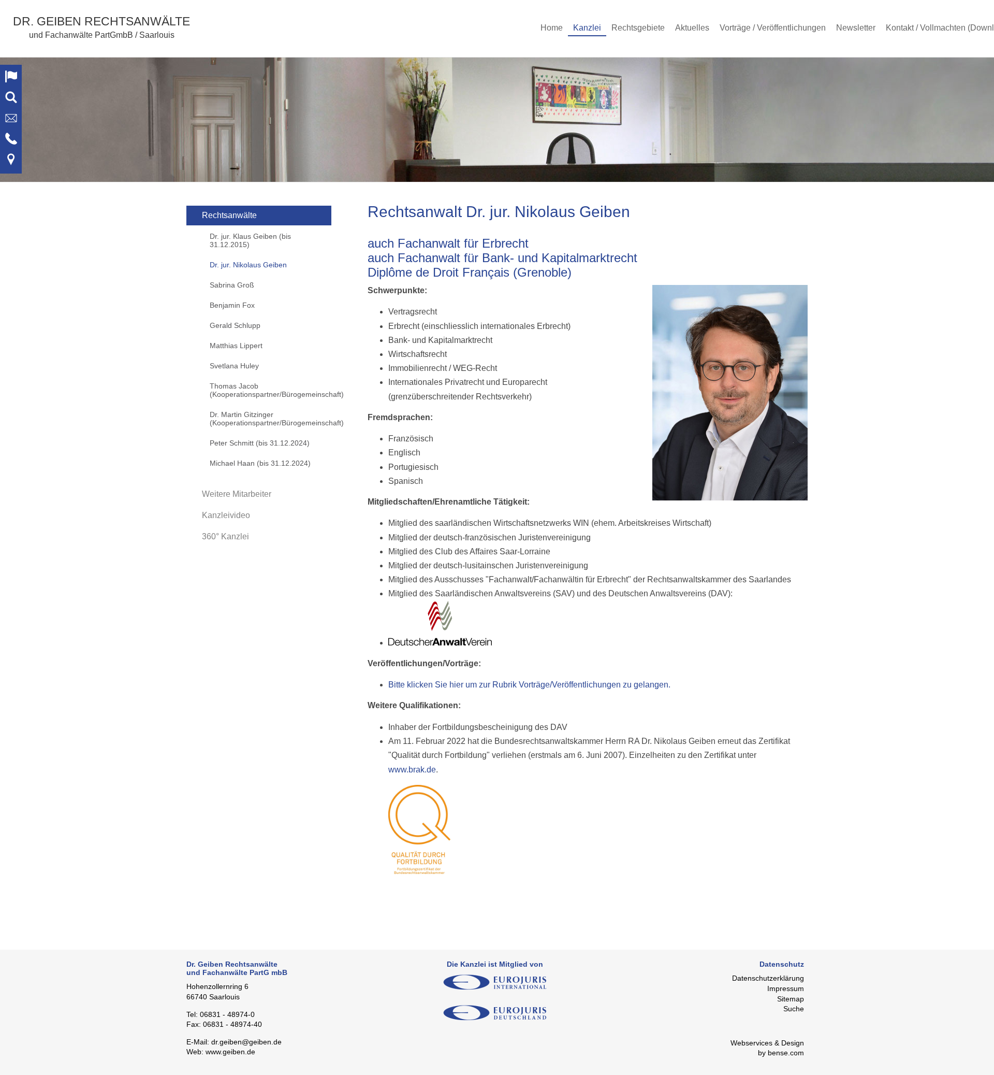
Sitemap (790, 999)
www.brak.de (412, 769)
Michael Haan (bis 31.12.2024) (260, 463)
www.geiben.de (230, 1052)
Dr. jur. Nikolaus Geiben (248, 265)
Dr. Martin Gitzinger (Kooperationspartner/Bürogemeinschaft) (270, 418)
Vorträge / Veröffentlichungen (773, 27)
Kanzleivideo (226, 515)
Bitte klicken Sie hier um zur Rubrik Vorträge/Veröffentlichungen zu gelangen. (529, 684)
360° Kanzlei (225, 536)
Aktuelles (692, 27)
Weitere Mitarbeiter (236, 494)
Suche (793, 1009)
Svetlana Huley (234, 366)
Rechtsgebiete (638, 27)
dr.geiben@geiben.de (246, 1042)
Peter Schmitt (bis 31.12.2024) (260, 443)
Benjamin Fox (232, 305)
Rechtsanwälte (229, 215)
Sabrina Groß (232, 285)
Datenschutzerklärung (768, 978)
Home (551, 27)
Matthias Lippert (236, 345)
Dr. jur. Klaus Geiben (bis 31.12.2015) (250, 240)
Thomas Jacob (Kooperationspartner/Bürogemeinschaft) (270, 390)
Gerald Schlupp (235, 325)
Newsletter (855, 27)
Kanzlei (587, 27)
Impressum (785, 988)
